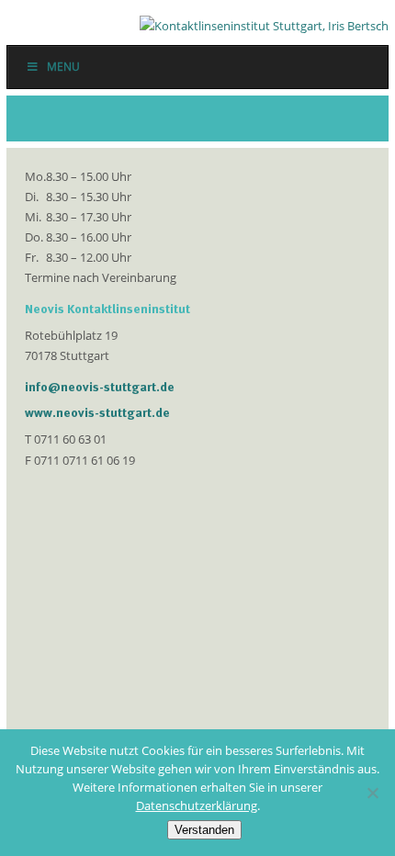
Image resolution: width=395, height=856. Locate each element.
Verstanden (204, 830)
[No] (372, 792)
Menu (63, 66)
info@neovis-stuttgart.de (100, 386)
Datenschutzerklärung (196, 805)
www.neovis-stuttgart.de (97, 412)
